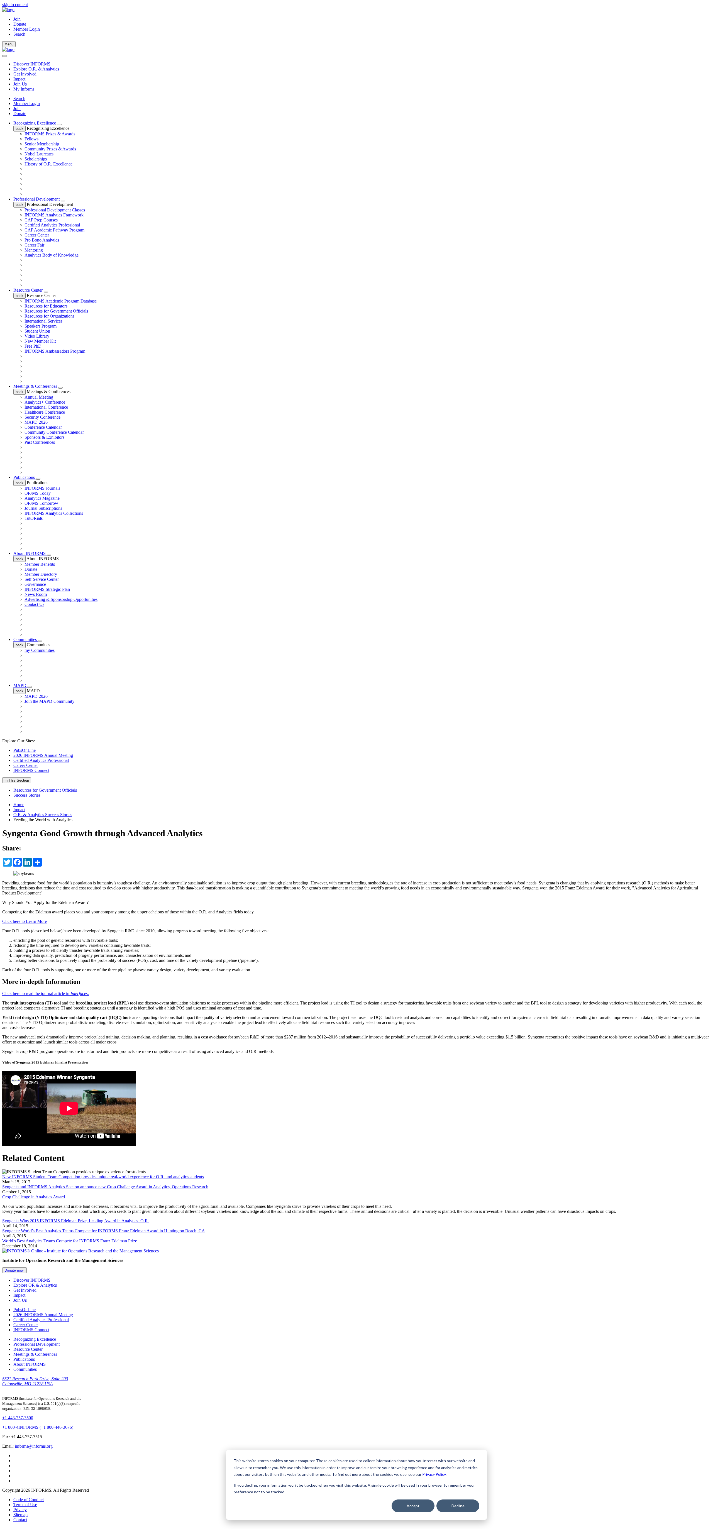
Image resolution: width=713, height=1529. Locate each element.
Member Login (26, 29)
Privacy (20, 1509)
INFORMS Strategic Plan (47, 589)
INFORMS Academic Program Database (61, 301)
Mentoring (34, 250)
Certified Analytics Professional (52, 225)
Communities (25, 639)
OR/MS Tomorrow (41, 503)
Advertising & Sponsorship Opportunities (61, 599)
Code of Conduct (28, 1499)
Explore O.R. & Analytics (36, 69)
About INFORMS (30, 553)
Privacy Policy (434, 1474)
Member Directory (41, 574)
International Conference (46, 407)
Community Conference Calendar (54, 432)
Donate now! (14, 1270)
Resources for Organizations (49, 316)
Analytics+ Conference (45, 402)
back (19, 128)
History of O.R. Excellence (48, 164)
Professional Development (37, 199)
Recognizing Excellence (35, 123)
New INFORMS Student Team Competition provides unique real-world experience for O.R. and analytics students (103, 1176)
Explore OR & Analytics (35, 1285)
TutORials (34, 518)
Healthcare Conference (45, 412)
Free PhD (33, 346)
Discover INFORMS (31, 64)
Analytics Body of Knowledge (52, 255)
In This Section (16, 780)
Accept (413, 1505)
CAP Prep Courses (41, 220)
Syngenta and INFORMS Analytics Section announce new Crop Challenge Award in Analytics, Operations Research (105, 1186)
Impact (19, 79)
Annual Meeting (39, 397)
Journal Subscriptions (43, 508)
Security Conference (42, 417)
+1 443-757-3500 (17, 1417)
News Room (36, 594)
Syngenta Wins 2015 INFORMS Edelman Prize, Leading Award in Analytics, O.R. (75, 1220)
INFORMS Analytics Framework (54, 215)
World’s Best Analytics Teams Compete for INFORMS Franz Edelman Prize (69, 1240)
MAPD (20, 685)
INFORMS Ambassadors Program (55, 351)
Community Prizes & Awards (50, 149)
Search (19, 98)
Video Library (37, 336)
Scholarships (36, 159)
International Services (43, 321)
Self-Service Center (42, 579)
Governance (35, 584)
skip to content (15, 4)
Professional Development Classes (55, 210)
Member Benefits (40, 564)
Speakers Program (41, 326)
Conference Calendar (43, 427)
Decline (458, 1505)
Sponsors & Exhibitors (44, 437)
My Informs (23, 89)
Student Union (37, 331)
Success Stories (26, 795)
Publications (24, 477)
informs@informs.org (34, 1446)
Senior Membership (42, 144)
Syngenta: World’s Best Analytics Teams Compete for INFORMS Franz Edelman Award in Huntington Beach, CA (103, 1230)
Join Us (20, 84)
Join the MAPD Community (49, 701)
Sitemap (20, 1514)
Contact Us (34, 604)
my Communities (40, 650)
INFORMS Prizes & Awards (50, 133)
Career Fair (34, 245)
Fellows (31, 138)
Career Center (37, 235)
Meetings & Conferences (35, 386)
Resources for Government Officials (56, 311)
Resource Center (28, 290)
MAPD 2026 (36, 422)
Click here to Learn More (24, 921)
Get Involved (24, 74)
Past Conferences (40, 442)
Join (17, 19)
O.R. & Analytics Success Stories (42, 814)
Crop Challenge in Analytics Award (33, 1196)
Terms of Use (25, 1504)
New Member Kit (40, 341)
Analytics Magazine (42, 498)
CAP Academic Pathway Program (54, 230)
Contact (20, 1519)
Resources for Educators (46, 306)
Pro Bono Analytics (42, 240)
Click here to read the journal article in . (45, 993)
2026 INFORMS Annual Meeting (43, 755)
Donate (19, 24)
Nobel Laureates (39, 154)
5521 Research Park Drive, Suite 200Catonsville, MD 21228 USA (35, 1381)
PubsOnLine (24, 750)
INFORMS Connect (31, 770)
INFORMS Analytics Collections (54, 513)
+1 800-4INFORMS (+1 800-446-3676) (37, 1427)
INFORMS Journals (42, 488)
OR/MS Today (38, 493)
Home (18, 804)
